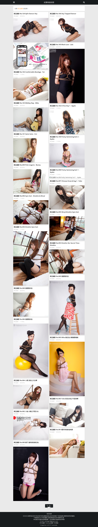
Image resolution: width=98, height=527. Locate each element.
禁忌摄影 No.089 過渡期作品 (59, 276)
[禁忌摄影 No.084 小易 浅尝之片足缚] (31, 397)
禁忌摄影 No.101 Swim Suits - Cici (25, 134)
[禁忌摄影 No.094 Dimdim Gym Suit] (31, 258)
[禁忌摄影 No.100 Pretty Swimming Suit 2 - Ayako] (67, 155)
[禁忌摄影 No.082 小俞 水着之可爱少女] (31, 428)
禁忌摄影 (16, 16)
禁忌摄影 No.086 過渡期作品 (23, 319)
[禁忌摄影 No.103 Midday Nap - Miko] (31, 119)
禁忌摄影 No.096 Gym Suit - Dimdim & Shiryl (29, 196)
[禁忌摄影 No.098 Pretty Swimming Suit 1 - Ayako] (67, 177)
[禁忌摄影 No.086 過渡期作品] (31, 351)
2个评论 (58, 108)
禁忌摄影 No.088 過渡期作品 (23, 288)
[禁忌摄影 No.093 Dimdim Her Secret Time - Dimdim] (67, 261)
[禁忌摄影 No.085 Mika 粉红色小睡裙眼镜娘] (67, 369)
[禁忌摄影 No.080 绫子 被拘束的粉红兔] (31, 474)
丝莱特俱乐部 (49, 2)
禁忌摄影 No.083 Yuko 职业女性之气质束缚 (64, 399)
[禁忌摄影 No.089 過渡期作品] (67, 308)
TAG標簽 (55, 523)
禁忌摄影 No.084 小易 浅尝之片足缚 (25, 380)
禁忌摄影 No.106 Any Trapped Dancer (63, 14)
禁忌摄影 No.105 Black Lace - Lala (61, 44)
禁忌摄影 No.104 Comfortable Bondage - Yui (29, 72)
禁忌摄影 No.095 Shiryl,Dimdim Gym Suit (64, 212)
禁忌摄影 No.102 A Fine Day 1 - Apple (63, 106)
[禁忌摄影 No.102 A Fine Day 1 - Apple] (67, 122)
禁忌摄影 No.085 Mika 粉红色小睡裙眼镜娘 (64, 337)
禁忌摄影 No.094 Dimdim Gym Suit (26, 227)
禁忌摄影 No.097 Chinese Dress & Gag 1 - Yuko (66, 181)
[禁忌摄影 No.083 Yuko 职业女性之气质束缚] (67, 415)
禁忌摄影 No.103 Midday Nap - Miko (26, 103)
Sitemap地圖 (49, 523)
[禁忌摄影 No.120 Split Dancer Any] (31, 30)
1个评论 (22, 74)
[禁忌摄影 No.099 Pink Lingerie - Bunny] (31, 181)
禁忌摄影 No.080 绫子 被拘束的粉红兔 (26, 442)
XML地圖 (42, 523)
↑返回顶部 (49, 514)
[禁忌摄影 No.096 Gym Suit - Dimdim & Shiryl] (31, 212)
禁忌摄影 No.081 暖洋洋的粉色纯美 (61, 429)
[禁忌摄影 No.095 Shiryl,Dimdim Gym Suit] (67, 228)
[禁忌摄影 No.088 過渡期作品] (31, 304)
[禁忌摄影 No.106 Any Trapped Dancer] (67, 30)
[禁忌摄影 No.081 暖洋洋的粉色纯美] (67, 446)
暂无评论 (22, 16)
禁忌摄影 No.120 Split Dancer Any (25, 14)
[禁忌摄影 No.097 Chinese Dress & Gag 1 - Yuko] (67, 197)
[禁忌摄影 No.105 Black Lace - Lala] (67, 76)
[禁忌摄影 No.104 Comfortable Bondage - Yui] (31, 88)
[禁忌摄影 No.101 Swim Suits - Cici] (31, 150)
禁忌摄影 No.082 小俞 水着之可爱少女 (26, 411)
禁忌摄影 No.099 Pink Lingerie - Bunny (27, 165)
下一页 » (49, 506)
